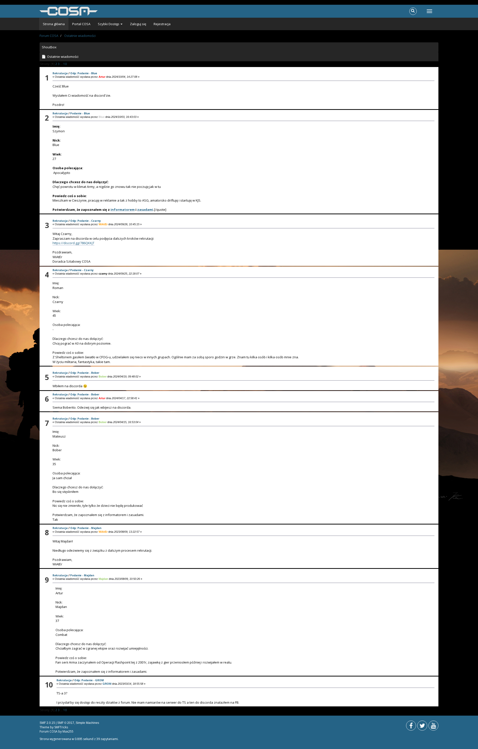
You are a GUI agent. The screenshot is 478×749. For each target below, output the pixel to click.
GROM (107, 683)
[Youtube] (433, 727)
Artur (102, 76)
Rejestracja (162, 24)
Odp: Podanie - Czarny (85, 221)
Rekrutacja (60, 73)
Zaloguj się (138, 24)
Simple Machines (87, 723)
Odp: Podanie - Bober (84, 372)
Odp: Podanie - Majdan (85, 528)
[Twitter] (422, 727)
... (61, 64)
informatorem (123, 209)
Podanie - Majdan (82, 575)
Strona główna (54, 24)
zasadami (145, 209)
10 (65, 64)
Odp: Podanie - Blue (83, 73)
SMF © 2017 (65, 723)
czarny (103, 273)
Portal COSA (81, 24)
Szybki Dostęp (109, 24)
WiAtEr (103, 224)
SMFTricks (61, 727)
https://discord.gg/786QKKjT (73, 243)
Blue (102, 116)
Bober (103, 376)
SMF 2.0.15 (47, 723)
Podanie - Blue (80, 113)
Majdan (103, 578)
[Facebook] (411, 727)
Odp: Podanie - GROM (89, 680)
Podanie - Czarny (82, 270)
